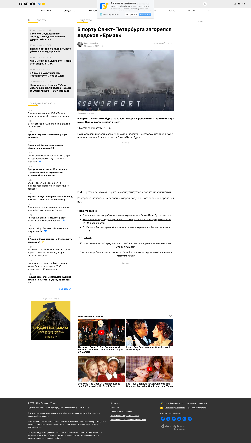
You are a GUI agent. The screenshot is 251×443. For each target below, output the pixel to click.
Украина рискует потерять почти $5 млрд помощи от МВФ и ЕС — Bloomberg (50, 197)
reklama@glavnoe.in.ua (175, 408)
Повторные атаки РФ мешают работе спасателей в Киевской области (47, 218)
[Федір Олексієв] (80, 46)
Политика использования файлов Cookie (128, 419)
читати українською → (164, 43)
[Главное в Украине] (32, 4)
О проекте (115, 403)
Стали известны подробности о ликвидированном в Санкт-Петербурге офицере (127, 215)
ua (235, 3)
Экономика (95, 10)
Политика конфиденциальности (124, 415)
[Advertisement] (125, 166)
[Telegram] (174, 419)
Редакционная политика (121, 411)
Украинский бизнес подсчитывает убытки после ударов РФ (46, 145)
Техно (172, 10)
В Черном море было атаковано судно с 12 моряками (49, 124)
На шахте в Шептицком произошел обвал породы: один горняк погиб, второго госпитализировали (49, 251)
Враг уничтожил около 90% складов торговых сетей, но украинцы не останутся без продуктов (47, 170)
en (243, 3)
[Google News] (184, 419)
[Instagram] (179, 419)
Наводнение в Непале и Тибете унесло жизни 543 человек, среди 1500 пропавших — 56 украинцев (48, 264)
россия (88, 237)
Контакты (114, 407)
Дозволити (145, 14)
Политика (45, 10)
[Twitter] (168, 419)
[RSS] (190, 419)
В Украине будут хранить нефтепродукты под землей (50, 239)
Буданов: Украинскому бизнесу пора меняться (47, 134)
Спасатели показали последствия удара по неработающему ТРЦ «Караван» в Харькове (49, 157)
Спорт (191, 10)
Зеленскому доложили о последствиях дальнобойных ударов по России (48, 207)
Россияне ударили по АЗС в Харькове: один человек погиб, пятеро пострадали (49, 113)
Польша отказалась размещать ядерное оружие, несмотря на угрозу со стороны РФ (49, 278)
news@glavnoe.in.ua (174, 403)
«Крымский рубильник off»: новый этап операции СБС (48, 228)
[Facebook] (163, 419)
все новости (65, 289)
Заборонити (131, 14)
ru (239, 3)
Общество (69, 10)
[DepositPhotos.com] (173, 427)
